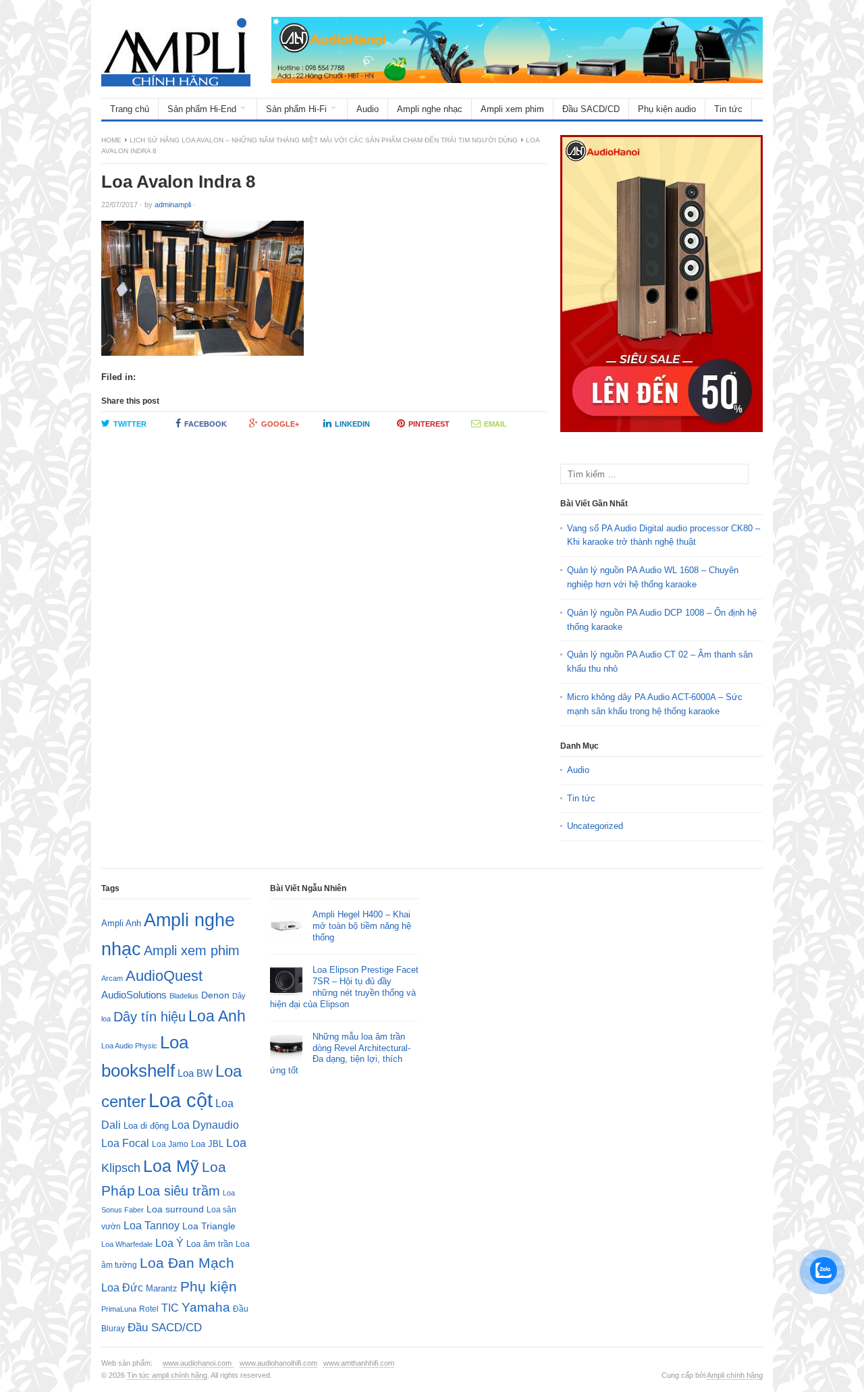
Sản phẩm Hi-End (201, 109)
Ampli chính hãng (735, 1375)
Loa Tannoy (152, 1225)
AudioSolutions (134, 995)
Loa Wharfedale (127, 1244)
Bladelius (183, 996)
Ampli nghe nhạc (429, 109)
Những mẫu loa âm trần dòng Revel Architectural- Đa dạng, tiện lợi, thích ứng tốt (340, 1054)
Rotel (149, 1308)
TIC (170, 1308)
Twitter (129, 424)
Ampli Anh (121, 923)
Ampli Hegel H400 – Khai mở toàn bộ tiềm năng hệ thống (362, 925)
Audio (367, 109)
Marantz (162, 1288)
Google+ (280, 424)
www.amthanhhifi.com (358, 1363)
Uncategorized (595, 826)
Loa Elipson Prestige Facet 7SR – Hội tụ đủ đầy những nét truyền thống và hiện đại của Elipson (344, 987)
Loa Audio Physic (129, 1046)
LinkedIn (352, 424)
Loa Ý (169, 1243)
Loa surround (175, 1209)
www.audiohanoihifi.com (278, 1363)
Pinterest (429, 424)
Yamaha (206, 1307)
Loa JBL (207, 1144)
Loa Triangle (209, 1226)
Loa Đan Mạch (187, 1263)
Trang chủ (129, 109)
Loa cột (180, 1100)
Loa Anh (217, 1016)
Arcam (112, 978)
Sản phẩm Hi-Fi (296, 109)
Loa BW (195, 1073)
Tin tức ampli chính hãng (167, 1375)
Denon (215, 995)
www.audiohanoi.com (198, 1363)
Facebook (205, 424)
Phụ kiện (208, 1286)
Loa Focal (125, 1143)
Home (111, 140)
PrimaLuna (118, 1309)
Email (495, 424)
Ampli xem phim (512, 109)
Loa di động (146, 1126)
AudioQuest (164, 975)
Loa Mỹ (171, 1166)
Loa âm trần (209, 1244)
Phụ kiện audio (667, 109)
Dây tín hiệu (149, 1016)
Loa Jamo (170, 1144)
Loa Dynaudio (205, 1125)
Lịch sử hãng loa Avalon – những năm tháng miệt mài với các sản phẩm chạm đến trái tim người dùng (324, 140)
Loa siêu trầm (179, 1190)
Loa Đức (122, 1287)
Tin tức (728, 109)
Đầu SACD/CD (591, 109)
